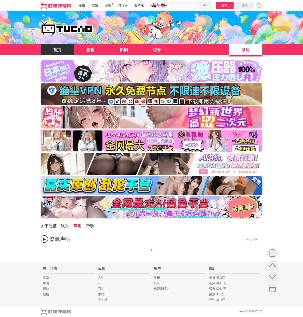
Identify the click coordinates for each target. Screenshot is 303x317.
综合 (157, 50)
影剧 (124, 50)
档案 (95, 5)
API (100, 277)
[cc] (272, 288)
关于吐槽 (49, 226)
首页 (57, 50)
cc (99, 283)
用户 (157, 268)
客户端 (139, 5)
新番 (90, 50)
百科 (101, 288)
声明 (77, 226)
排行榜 (123, 5)
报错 (46, 294)
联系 (65, 226)
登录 (225, 5)
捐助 (108, 5)
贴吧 (101, 294)
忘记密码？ (161, 288)
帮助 (90, 226)
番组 (82, 5)
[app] (272, 253)
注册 (245, 5)
